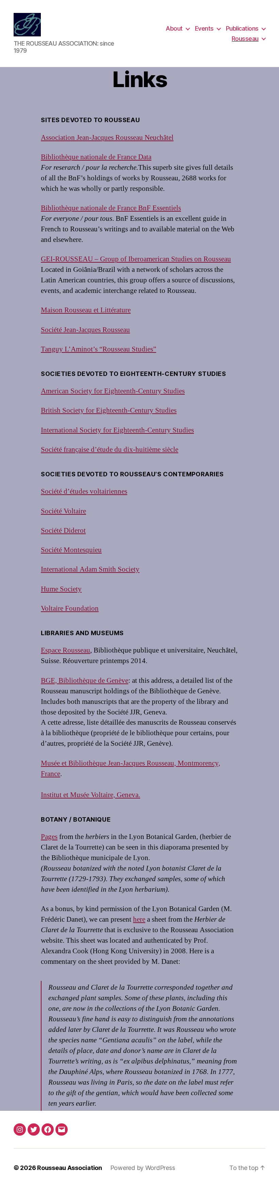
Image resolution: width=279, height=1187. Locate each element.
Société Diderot (63, 530)
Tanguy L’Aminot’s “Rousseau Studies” (98, 349)
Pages (49, 836)
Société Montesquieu (71, 550)
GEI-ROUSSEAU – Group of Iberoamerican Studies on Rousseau (136, 259)
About (174, 28)
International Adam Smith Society (90, 569)
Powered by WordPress (142, 1167)
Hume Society (61, 589)
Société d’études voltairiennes (84, 491)
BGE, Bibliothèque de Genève (84, 680)
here (139, 919)
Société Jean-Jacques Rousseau (85, 329)
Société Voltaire (63, 511)
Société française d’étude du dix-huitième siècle (109, 449)
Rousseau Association (69, 1167)
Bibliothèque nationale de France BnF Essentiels (111, 208)
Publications (242, 28)
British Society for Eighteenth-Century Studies (109, 410)
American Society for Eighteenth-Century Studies (113, 391)
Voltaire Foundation (70, 608)
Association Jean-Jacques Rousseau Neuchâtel (107, 137)
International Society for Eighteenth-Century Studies (117, 430)
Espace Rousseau (65, 650)
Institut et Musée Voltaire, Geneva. (90, 794)
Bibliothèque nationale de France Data (96, 157)
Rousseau (245, 38)
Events (204, 28)
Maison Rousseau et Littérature (86, 310)
